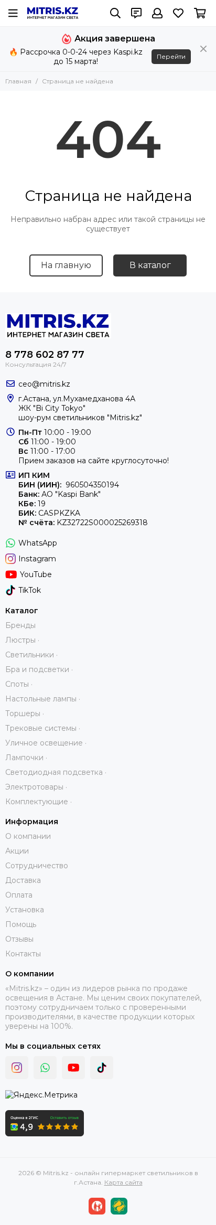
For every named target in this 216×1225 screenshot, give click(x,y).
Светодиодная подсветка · (55, 772)
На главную (66, 265)
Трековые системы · (42, 728)
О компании (28, 836)
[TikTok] (101, 1067)
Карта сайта (123, 1182)
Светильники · (31, 654)
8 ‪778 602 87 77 (44, 354)
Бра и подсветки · (39, 669)
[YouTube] (73, 1067)
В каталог (150, 265)
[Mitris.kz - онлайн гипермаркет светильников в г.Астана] (52, 13)
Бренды (20, 625)
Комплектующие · (38, 801)
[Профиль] (157, 13)
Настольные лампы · (42, 699)
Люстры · (22, 640)
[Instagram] (16, 1067)
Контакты (23, 953)
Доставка (23, 880)
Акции (17, 851)
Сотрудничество (36, 865)
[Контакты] (136, 13)
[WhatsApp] (45, 1067)
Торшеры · (24, 713)
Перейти (171, 56)
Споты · (19, 684)
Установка (24, 909)
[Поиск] (115, 13)
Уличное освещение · (46, 743)
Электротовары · (36, 787)
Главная (18, 81)
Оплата (19, 895)
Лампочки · (26, 757)
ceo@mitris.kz (44, 384)
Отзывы (19, 939)
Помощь (20, 924)
